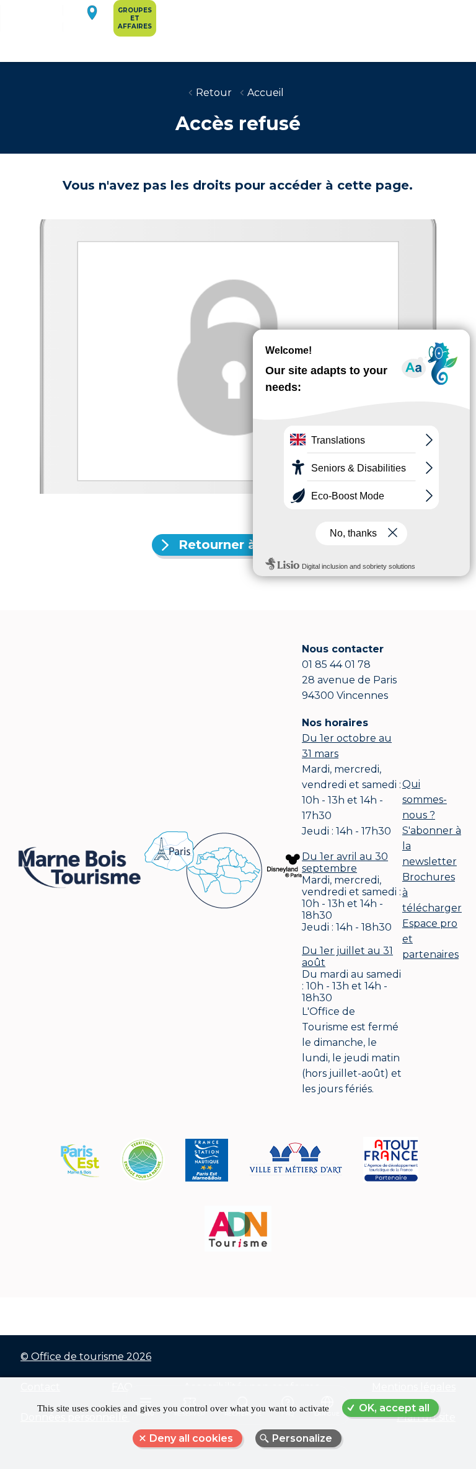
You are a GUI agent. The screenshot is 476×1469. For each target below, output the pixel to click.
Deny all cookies (191, 1438)
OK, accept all (394, 1408)
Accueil (265, 93)
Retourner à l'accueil (245, 544)
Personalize (302, 1438)
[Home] (49, 28)
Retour (214, 93)
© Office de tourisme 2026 (85, 1356)
